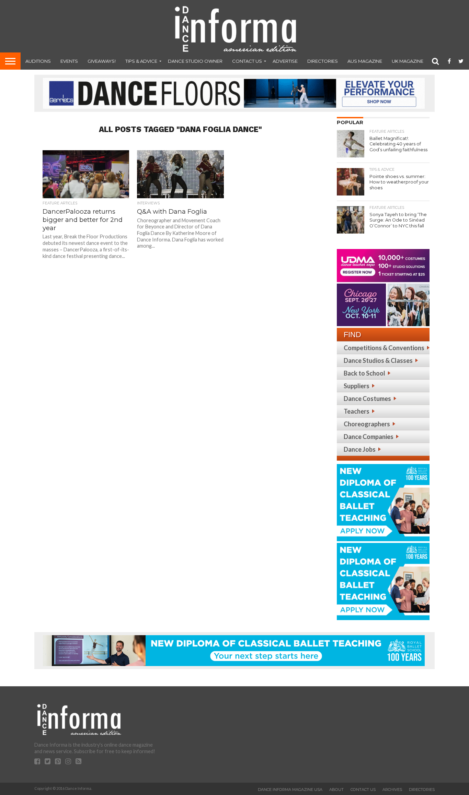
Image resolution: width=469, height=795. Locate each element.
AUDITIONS (38, 61)
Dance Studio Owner (195, 61)
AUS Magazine (364, 61)
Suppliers (356, 386)
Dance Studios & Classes (378, 360)
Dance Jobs (360, 449)
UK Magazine (407, 61)
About (336, 789)
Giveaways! (102, 61)
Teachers (356, 411)
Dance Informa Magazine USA (290, 789)
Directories (322, 61)
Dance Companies (368, 436)
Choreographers (367, 424)
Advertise (285, 61)
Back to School (364, 373)
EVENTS (69, 61)
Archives (392, 789)
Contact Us (247, 61)
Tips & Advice (141, 61)
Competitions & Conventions (384, 348)
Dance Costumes (367, 398)
